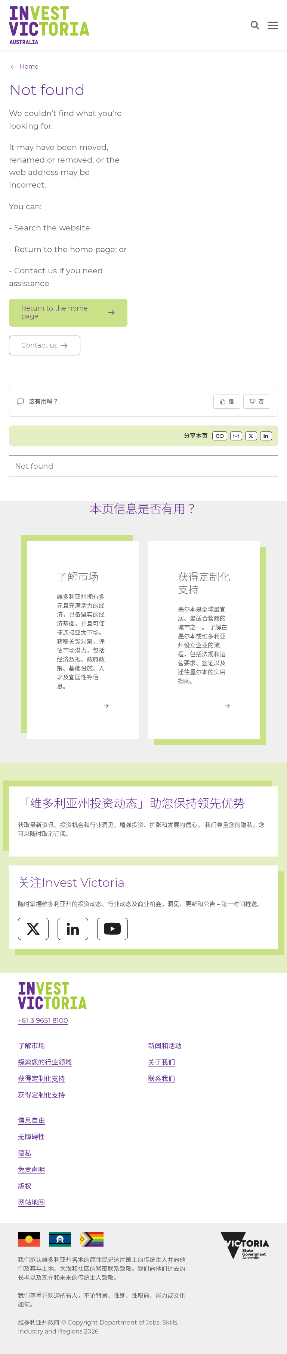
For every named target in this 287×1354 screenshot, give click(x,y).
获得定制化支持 (41, 1079)
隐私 (24, 1153)
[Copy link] (219, 435)
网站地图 (31, 1203)
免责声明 (31, 1170)
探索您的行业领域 (45, 1062)
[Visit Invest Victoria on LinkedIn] (73, 929)
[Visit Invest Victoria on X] (33, 929)
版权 (24, 1186)
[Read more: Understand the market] (83, 706)
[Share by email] (236, 435)
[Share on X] (251, 435)
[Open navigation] (273, 25)
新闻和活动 (165, 1046)
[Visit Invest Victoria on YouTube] (112, 929)
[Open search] (255, 25)
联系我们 (161, 1079)
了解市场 (31, 1046)
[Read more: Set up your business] (204, 706)
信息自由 (31, 1120)
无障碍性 (31, 1137)
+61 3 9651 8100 (43, 1021)
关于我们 (161, 1062)
